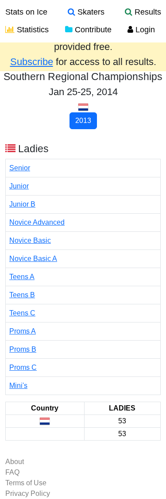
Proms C (23, 367)
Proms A (22, 331)
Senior (19, 168)
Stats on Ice (26, 12)
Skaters (89, 12)
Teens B (22, 295)
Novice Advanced (37, 222)
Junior (19, 186)
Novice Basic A (33, 258)
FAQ (12, 472)
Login (144, 29)
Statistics (32, 29)
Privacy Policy (27, 493)
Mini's (18, 385)
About (14, 461)
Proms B (22, 349)
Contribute (92, 29)
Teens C (22, 313)
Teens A (22, 276)
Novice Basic (30, 240)
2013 (83, 120)
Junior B (22, 204)
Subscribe (31, 62)
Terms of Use (25, 483)
